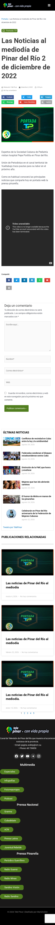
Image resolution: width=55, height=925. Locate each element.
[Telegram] (33, 756)
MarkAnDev (42, 912)
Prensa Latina (11, 838)
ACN (6, 829)
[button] (7, 97)
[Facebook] (16, 756)
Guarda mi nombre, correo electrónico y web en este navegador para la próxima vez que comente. (26, 396)
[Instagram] (38, 756)
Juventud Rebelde (13, 847)
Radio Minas (10, 878)
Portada (4, 19)
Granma (8, 811)
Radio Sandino (11, 896)
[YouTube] (27, 756)
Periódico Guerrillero (14, 860)
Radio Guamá (10, 869)
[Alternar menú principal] (49, 5)
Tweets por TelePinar (12, 527)
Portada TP (11, 30)
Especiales (9, 771)
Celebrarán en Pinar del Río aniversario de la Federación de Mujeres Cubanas (36, 513)
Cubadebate (10, 820)
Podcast (8, 798)
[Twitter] (22, 756)
